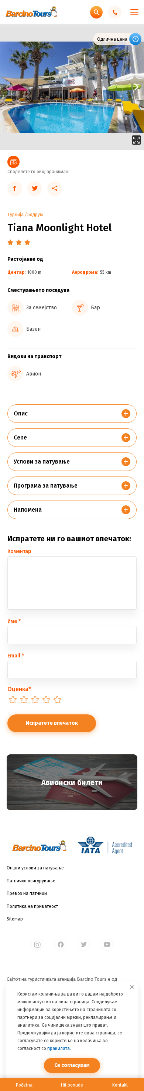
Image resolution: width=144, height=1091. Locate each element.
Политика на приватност (32, 906)
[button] (108, 87)
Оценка (19, 689)
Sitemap (15, 919)
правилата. (59, 1048)
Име (14, 621)
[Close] (131, 987)
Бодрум (35, 214)
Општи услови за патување (35, 868)
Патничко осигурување (31, 881)
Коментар (19, 551)
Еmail (15, 656)
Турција (15, 214)
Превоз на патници (27, 893)
